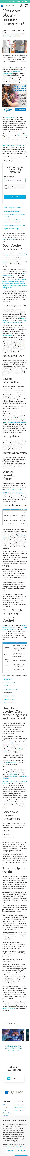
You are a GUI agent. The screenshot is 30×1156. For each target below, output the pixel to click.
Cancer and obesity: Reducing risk (14, 225)
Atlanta (5, 1105)
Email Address (9, 177)
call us (4, 239)
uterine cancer (20, 344)
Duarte (5, 1110)
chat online (12, 239)
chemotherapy (13, 774)
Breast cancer (8, 679)
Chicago (5, 1107)
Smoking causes (7, 262)
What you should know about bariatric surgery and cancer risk (13, 1048)
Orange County (7, 1113)
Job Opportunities (19, 1107)
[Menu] (27, 5)
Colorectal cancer (9, 682)
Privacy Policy (19, 1146)
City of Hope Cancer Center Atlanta (15, 422)
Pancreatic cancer (9, 699)
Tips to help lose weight (11, 229)
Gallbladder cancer (10, 686)
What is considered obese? (12, 211)
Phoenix (5, 1116)
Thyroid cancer (9, 703)
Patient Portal (18, 1110)
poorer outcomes (11, 762)
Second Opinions (19, 1105)
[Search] (22, 5)
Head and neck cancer (11, 689)
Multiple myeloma (9, 696)
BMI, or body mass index (14, 489)
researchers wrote (8, 802)
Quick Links (18, 1101)
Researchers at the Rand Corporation (14, 145)
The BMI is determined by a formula (13, 493)
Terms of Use (7, 1146)
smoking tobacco (11, 117)
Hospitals (6, 1101)
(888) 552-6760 (22, 1)
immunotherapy (13, 776)
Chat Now (15, 1078)
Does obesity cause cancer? (12, 208)
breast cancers (7, 336)
